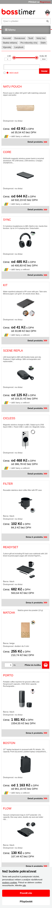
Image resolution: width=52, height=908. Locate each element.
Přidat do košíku (33, 665)
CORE (7, 152)
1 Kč (9, 56)
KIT (5, 285)
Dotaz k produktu (34, 537)
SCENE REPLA (13, 350)
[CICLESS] (25, 439)
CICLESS (9, 418)
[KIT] (25, 306)
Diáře (43, 43)
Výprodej (7, 47)
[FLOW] (25, 832)
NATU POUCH (12, 86)
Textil (30, 38)
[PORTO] (25, 698)
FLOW (7, 808)
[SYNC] (25, 241)
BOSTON (9, 743)
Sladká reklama (10, 43)
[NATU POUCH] (25, 107)
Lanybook (18, 47)
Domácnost (19, 38)
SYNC (7, 219)
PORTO (8, 675)
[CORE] (25, 175)
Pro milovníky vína (29, 43)
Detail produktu (35, 142)
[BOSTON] (25, 764)
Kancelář (7, 38)
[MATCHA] (25, 630)
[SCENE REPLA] (25, 374)
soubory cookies (9, 882)
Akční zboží (13, 73)
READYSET (10, 547)
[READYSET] (25, 568)
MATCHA (9, 612)
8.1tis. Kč (43, 56)
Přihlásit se (33, 2)
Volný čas (40, 38)
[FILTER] (25, 503)
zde (24, 885)
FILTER (8, 483)
